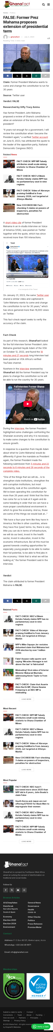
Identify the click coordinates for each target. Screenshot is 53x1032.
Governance (33, 906)
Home (5, 13)
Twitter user (43, 295)
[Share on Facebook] (7, 76)
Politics (12, 13)
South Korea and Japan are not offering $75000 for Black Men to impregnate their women (32, 804)
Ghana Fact (13, 1024)
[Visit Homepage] (17, 4)
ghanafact (15, 37)
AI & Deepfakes (10, 903)
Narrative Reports (10, 909)
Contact (30, 1012)
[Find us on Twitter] (11, 890)
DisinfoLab (8, 906)
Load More (26, 699)
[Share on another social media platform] (45, 76)
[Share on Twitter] (17, 76)
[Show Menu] (48, 4)
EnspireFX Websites (13, 1027)
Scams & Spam (9, 912)
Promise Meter (35, 927)
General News (34, 903)
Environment (9, 927)
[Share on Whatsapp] (36, 76)
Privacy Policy (19, 1021)
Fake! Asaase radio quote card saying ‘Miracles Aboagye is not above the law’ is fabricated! (31, 662)
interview (24, 368)
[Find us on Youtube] (18, 890)
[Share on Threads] (26, 76)
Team (19, 1015)
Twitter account (40, 137)
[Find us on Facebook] (5, 890)
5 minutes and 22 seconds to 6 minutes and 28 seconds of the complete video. (26, 468)
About (28, 1015)
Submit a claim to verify (12, 1012)
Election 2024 (9, 923)
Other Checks (34, 917)
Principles (34, 1018)
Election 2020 (9, 920)
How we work (8, 1018)
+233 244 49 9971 (23, 945)
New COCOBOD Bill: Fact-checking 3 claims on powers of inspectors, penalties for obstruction (32, 760)
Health (31, 909)
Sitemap (6, 1021)
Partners (22, 1018)
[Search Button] (43, 4)
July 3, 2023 (29, 37)
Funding (39, 1015)
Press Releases (35, 924)
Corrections (8, 1015)
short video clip (13, 222)
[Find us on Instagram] (24, 890)
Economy (7, 917)
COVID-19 (32, 912)
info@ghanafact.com (19, 952)
